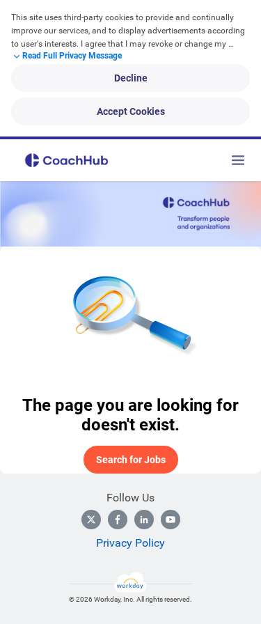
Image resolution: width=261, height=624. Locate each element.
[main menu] (238, 160)
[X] (91, 519)
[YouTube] (170, 519)
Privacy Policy (130, 542)
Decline (131, 78)
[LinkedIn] (144, 519)
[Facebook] (117, 519)
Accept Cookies (131, 111)
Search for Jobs (131, 459)
